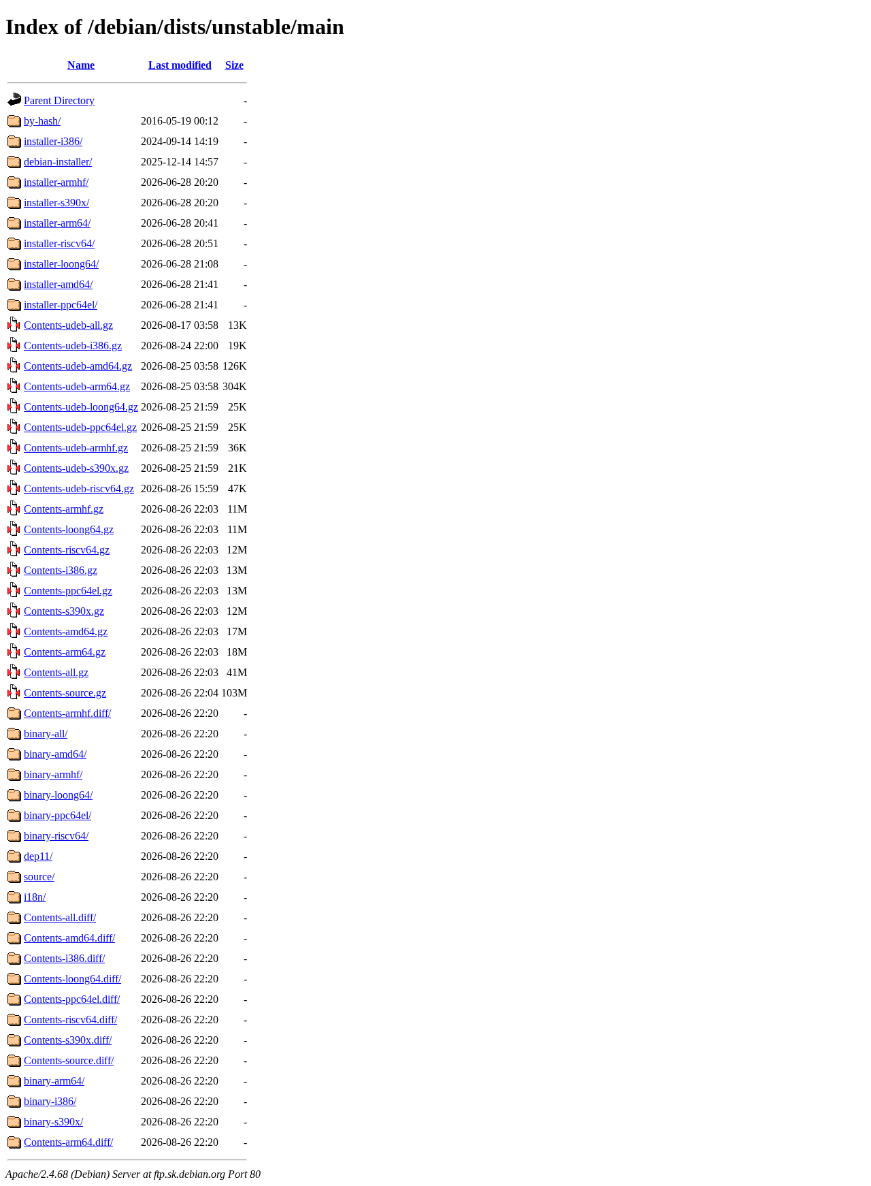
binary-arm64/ (54, 1081)
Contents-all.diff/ (60, 917)
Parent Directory (59, 100)
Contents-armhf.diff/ (67, 713)
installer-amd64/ (58, 284)
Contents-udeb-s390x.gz (76, 468)
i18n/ (35, 897)
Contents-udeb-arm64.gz (77, 386)
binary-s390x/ (53, 1121)
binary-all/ (45, 733)
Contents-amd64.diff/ (69, 938)
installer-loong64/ (61, 264)
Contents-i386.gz (60, 570)
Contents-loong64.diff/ (72, 978)
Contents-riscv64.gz (67, 550)
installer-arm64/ (57, 223)
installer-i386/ (53, 141)
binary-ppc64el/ (57, 815)
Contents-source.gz (65, 693)
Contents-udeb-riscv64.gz (79, 488)
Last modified (180, 65)
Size (234, 65)
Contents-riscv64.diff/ (70, 1019)
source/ (39, 876)
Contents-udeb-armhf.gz (76, 447)
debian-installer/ (58, 161)
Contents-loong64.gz (69, 529)
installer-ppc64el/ (60, 304)
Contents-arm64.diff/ (68, 1142)
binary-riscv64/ (56, 836)
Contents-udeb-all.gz (68, 325)
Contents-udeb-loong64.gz (81, 407)
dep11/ (38, 856)
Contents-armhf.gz (63, 509)
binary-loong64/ (58, 795)
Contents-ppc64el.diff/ (72, 999)
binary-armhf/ (53, 774)
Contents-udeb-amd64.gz (78, 366)
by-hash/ (42, 121)
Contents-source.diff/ (69, 1060)
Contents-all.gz (56, 672)
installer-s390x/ (56, 202)
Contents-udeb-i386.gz (73, 345)
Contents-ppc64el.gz (68, 590)
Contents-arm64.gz (64, 652)
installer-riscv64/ (59, 243)
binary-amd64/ (55, 754)
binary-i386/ (50, 1101)
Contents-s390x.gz (64, 611)
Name (81, 65)
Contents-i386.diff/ (64, 958)
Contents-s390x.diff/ (68, 1040)
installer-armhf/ (56, 182)
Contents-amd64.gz (66, 631)
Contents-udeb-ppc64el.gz (80, 427)
